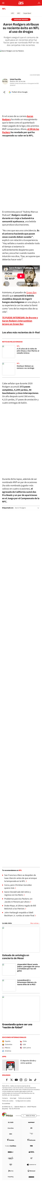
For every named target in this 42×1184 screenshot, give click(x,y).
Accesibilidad (6, 1103)
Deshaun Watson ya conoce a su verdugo (25, 367)
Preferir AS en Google (19, 92)
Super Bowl (27, 13)
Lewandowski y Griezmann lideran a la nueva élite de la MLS (26, 982)
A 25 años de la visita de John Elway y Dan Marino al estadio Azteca (28, 351)
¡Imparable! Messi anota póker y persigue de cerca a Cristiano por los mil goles (28, 967)
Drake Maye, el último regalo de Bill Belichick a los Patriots (20, 907)
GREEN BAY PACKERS (21, 19)
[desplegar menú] (3, 3)
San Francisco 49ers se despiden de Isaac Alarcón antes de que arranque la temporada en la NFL (20, 878)
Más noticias (34, 923)
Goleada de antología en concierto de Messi (15, 957)
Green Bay (31, 292)
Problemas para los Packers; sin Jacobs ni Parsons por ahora (18, 900)
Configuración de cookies (23, 1101)
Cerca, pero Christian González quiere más (18, 887)
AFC (12, 13)
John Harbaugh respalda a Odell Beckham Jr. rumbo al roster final (19, 914)
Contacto (5, 1098)
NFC (18, 13)
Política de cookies (7, 1101)
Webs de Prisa (30, 1115)
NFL (4, 9)
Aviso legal (13, 1098)
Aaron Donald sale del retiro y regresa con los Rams (17, 893)
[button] (4, 92)
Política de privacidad (24, 1098)
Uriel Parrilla (15, 79)
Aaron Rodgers (20, 508)
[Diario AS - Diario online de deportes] (21, 3)
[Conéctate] (39, 3)
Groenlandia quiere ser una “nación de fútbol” (17, 1026)
